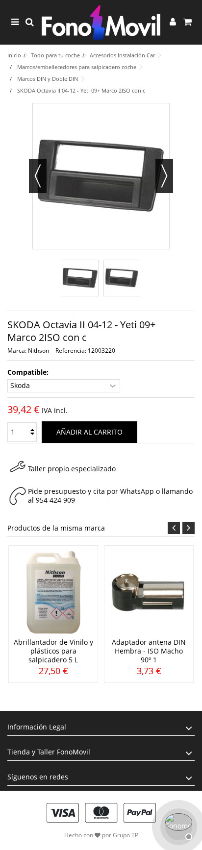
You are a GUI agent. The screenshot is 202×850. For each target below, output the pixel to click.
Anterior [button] (38, 176)
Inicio (14, 55)
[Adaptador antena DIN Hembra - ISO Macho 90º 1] (149, 592)
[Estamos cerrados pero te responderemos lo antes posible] (177, 825)
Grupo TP (125, 835)
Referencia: (70, 350)
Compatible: (28, 372)
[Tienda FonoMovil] (101, 22)
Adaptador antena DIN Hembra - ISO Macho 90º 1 (149, 650)
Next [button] (188, 528)
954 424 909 (55, 500)
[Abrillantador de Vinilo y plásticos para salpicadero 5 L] (53, 592)
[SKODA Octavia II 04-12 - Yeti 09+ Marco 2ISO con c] (80, 278)
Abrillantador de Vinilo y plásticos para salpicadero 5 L (53, 650)
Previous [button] (174, 528)
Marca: (16, 350)
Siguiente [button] (164, 176)
